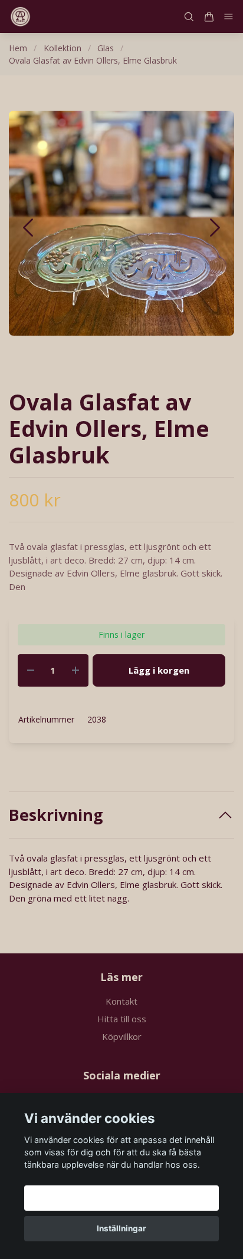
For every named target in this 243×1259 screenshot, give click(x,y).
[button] (215, 227)
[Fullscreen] (121, 223)
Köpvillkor (122, 1036)
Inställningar (121, 1228)
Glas (105, 48)
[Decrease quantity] (30, 670)
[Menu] (229, 17)
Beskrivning (56, 815)
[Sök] (189, 16)
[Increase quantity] (75, 670)
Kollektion (62, 48)
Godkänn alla (121, 1197)
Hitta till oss (121, 1019)
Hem (18, 48)
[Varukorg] (209, 16)
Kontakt (121, 1001)
